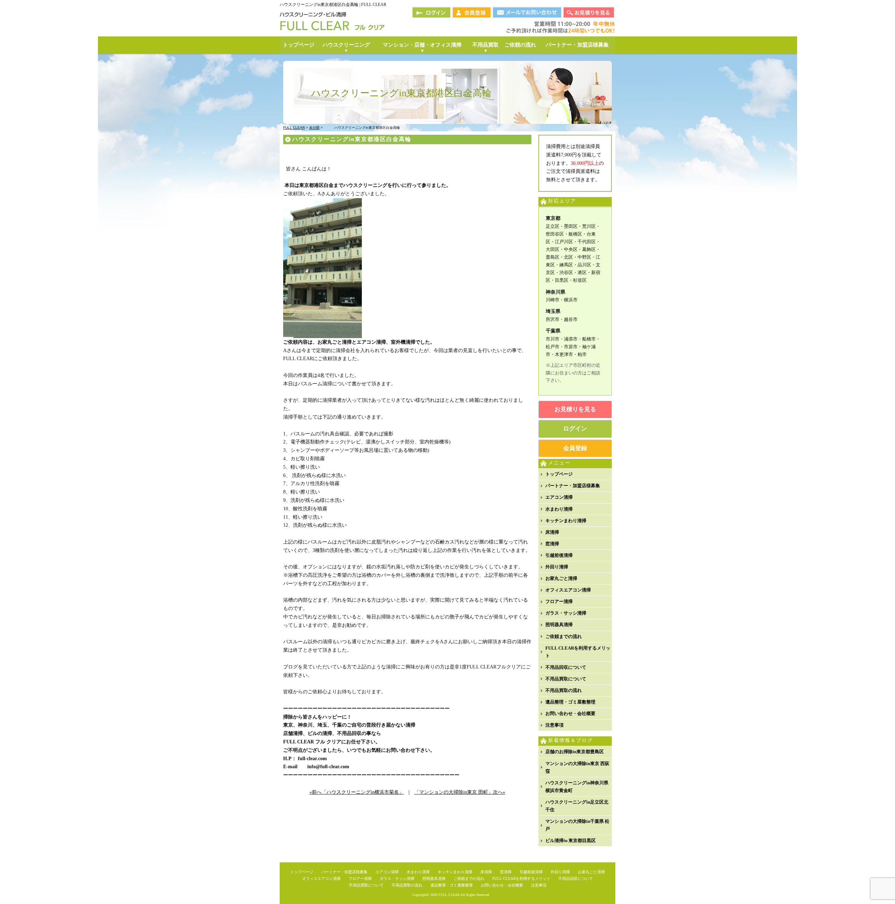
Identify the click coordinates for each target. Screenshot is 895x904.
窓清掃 (552, 543)
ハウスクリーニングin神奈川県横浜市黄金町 (576, 786)
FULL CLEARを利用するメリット (577, 651)
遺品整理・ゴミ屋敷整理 (570, 702)
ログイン (575, 428)
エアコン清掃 (559, 497)
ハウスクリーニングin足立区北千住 (576, 805)
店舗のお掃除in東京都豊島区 (574, 751)
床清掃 (552, 532)
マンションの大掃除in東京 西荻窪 (577, 767)
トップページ (559, 474)
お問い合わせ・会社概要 (570, 713)
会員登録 (575, 448)
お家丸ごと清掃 (561, 578)
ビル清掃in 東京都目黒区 (570, 840)
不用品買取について (565, 678)
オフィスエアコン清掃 (568, 590)
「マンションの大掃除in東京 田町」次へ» (459, 792)
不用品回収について (565, 667)
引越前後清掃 (559, 555)
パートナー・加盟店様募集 (572, 485)
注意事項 (554, 725)
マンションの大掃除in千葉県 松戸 (577, 825)
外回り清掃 (556, 566)
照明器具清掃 (559, 624)
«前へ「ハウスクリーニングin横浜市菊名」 (356, 792)
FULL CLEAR (449, 895)
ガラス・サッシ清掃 (565, 613)
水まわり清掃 (559, 509)
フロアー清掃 (559, 601)
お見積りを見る (575, 409)
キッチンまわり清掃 (565, 520)
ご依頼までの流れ (563, 636)
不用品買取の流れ (563, 690)
